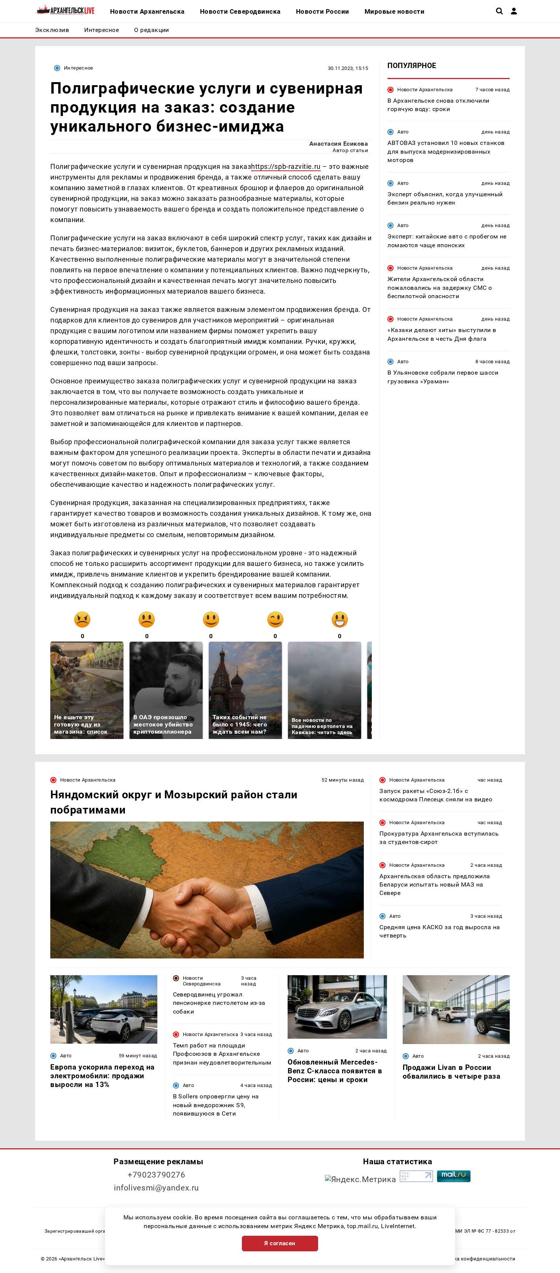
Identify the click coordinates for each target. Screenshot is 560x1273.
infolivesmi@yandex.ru (156, 1187)
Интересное (78, 68)
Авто (403, 132)
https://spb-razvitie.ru (285, 166)
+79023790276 (157, 1174)
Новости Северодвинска (202, 981)
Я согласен (280, 1243)
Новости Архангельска (425, 89)
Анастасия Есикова (338, 143)
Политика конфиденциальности (475, 1259)
